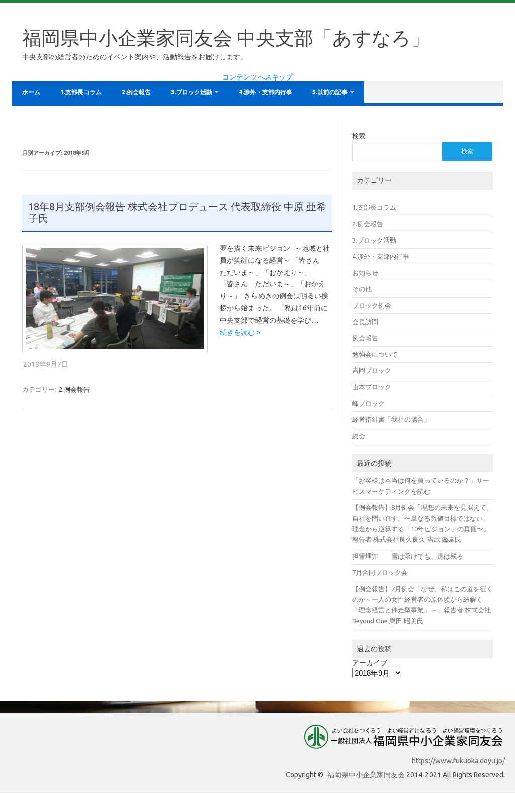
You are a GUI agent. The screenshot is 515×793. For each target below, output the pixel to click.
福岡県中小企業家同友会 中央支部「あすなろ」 (226, 37)
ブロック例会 (371, 305)
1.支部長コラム (81, 92)
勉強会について (375, 354)
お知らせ (365, 272)
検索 (358, 135)
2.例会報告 (136, 92)
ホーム (31, 92)
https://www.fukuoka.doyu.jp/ (458, 761)
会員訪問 (365, 321)
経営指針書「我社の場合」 (391, 419)
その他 (362, 288)
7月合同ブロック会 (380, 572)
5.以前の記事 (330, 92)
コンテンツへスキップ (257, 77)
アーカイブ (369, 663)
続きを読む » (240, 332)
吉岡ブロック (371, 370)
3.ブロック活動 (191, 92)
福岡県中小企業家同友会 (366, 775)
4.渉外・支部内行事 (265, 92)
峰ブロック (368, 403)
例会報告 (365, 337)
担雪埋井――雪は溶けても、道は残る (407, 556)
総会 (358, 435)
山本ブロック (371, 386)
